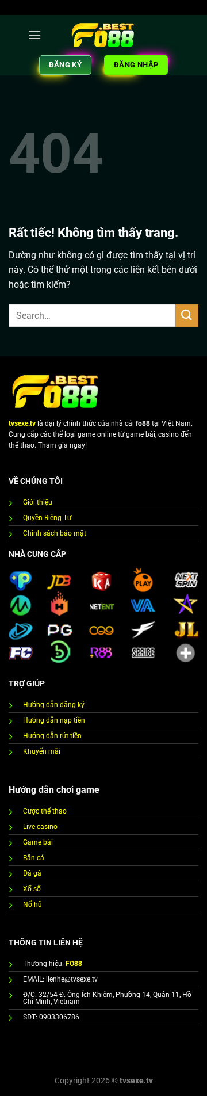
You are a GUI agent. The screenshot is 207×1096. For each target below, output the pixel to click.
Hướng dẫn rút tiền (52, 736)
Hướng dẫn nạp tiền (54, 720)
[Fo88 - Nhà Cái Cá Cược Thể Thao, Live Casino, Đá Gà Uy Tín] (103, 35)
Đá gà (32, 873)
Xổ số (32, 889)
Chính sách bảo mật (54, 533)
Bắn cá (33, 858)
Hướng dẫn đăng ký (54, 705)
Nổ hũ (32, 904)
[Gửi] (186, 315)
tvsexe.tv (22, 423)
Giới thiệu (37, 502)
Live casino (40, 827)
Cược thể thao (45, 811)
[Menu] (34, 35)
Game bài (38, 842)
